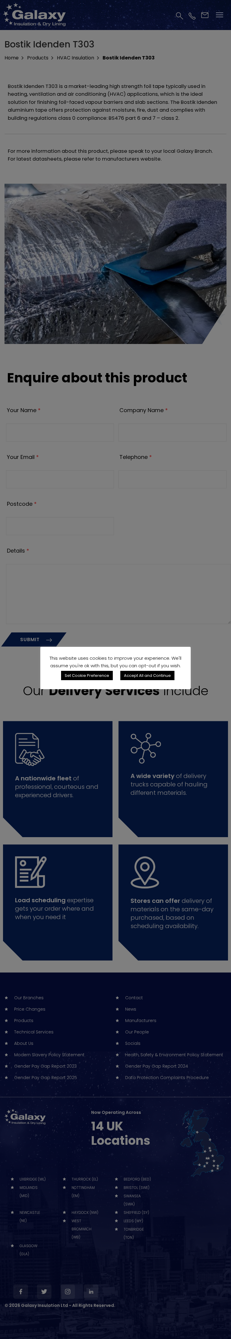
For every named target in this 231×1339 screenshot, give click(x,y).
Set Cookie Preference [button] (87, 675)
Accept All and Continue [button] (147, 675)
